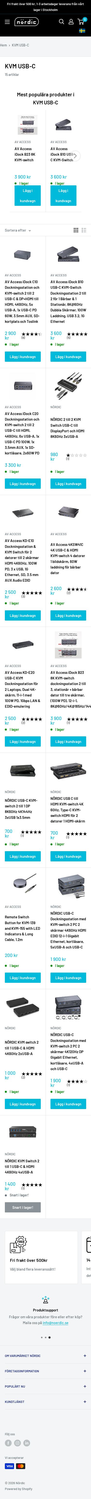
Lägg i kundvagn (27, 195)
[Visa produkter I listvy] (84, 230)
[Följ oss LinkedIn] (26, 1443)
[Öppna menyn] (7, 22)
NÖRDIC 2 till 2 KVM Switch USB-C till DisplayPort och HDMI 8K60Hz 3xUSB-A (67, 428)
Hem (3, 45)
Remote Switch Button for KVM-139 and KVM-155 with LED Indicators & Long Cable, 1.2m (22, 928)
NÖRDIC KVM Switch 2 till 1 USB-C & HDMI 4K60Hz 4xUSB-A (22, 1166)
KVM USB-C (20, 45)
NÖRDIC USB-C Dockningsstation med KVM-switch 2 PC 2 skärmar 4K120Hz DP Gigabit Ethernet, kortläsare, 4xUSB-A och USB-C (68, 1051)
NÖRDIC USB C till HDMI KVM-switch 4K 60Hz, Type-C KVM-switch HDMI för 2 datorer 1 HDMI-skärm (67, 809)
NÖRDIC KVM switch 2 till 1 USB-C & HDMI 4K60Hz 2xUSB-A (22, 1048)
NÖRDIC (55, 407)
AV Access (13, 275)
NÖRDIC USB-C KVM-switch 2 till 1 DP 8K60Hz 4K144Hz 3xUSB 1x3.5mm (21, 809)
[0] (81, 22)
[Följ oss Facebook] (8, 1443)
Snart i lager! (22, 1207)
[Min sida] (71, 21)
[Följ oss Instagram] (17, 1443)
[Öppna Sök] (61, 21)
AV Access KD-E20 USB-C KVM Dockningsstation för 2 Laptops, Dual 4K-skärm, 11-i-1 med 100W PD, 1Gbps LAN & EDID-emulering (22, 689)
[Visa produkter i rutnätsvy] (76, 230)
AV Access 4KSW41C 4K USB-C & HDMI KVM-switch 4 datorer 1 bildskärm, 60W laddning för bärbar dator (67, 558)
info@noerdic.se (55, 1322)
